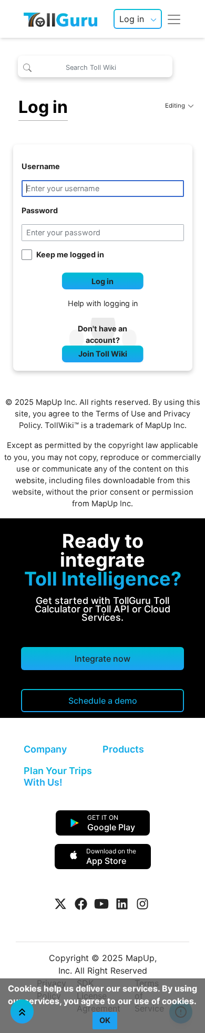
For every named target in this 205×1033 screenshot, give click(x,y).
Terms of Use (121, 414)
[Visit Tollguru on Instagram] (142, 904)
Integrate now (102, 658)
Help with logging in (103, 303)
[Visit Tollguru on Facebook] (81, 904)
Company (45, 749)
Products (123, 749)
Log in (131, 19)
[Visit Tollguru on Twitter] (60, 904)
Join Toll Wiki (102, 353)
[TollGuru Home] (60, 19)
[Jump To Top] (22, 1011)
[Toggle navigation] (174, 19)
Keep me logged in (70, 254)
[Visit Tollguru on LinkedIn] (122, 904)
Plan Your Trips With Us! (58, 776)
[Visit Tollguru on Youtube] (101, 903)
